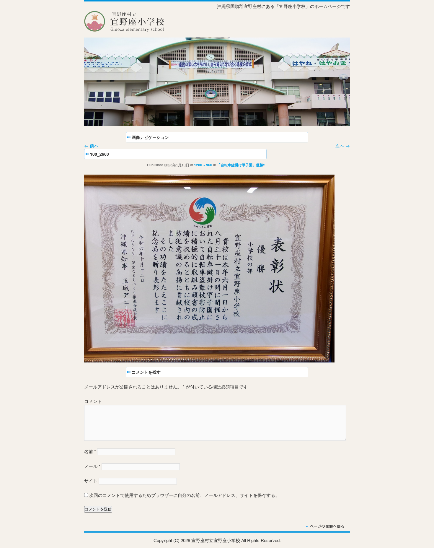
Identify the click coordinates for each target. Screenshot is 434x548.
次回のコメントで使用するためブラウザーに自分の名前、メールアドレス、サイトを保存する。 (184, 495)
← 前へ (91, 145)
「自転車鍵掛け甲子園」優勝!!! (242, 165)
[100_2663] (209, 360)
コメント (93, 401)
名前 (90, 451)
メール (92, 466)
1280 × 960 (203, 165)
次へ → (342, 145)
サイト (90, 480)
